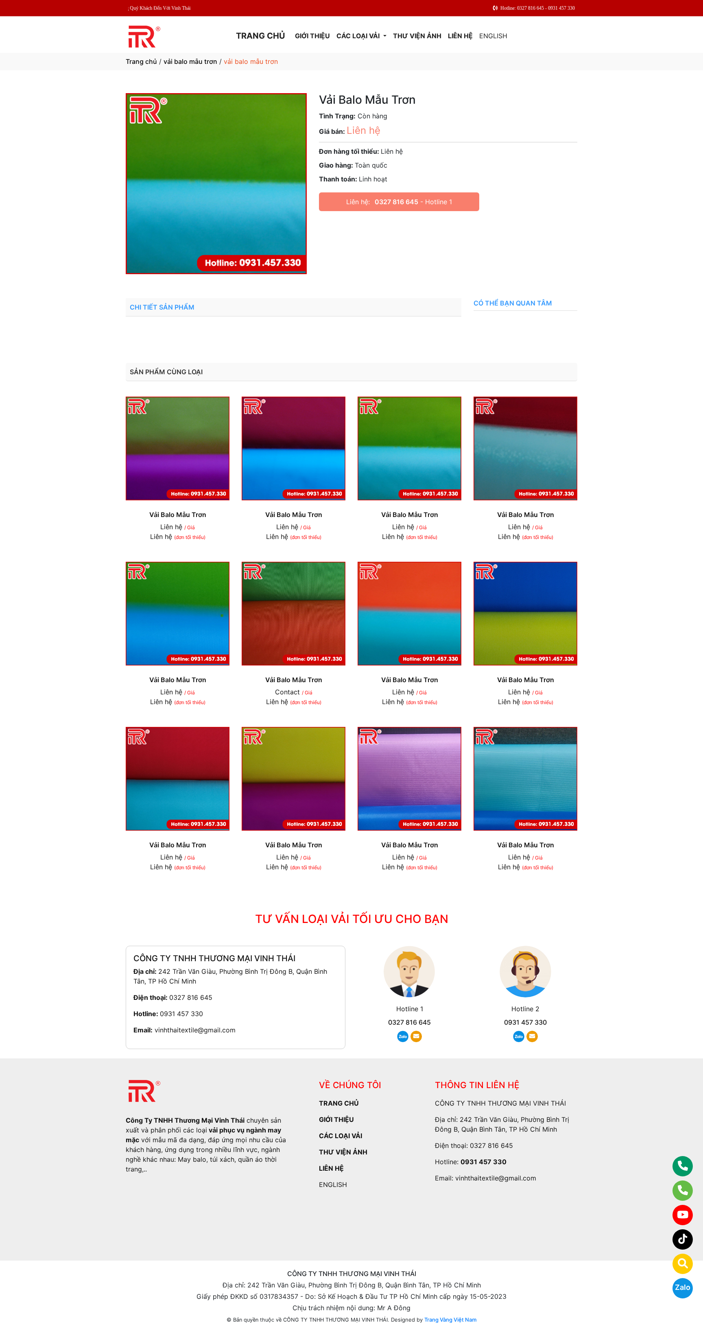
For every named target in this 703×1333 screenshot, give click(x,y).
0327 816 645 (396, 202)
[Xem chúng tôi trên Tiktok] (677, 1239)
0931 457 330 (181, 1014)
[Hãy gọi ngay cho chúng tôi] (677, 1190)
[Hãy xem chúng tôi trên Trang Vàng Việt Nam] (677, 1264)
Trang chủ (141, 61)
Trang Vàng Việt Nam (450, 1319)
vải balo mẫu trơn (190, 61)
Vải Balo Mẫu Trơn (177, 515)
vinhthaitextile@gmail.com (195, 1030)
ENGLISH (493, 36)
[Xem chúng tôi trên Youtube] (677, 1215)
